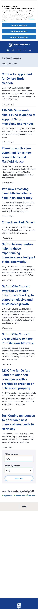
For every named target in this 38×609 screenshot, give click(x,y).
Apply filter (19, 478)
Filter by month (12, 465)
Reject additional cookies (19, 31)
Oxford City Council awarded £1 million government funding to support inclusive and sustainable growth (18, 295)
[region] (19, 20)
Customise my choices (19, 25)
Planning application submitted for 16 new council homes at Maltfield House (16, 154)
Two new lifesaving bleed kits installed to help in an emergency (17, 193)
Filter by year (11, 453)
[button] (7, 495)
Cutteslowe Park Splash (19, 222)
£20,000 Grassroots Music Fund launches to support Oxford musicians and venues (18, 117)
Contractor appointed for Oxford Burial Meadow (17, 78)
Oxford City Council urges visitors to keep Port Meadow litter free (18, 338)
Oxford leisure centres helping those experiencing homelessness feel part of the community (18, 253)
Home (4, 63)
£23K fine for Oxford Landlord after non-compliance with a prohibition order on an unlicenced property (18, 379)
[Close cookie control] (35, 3)
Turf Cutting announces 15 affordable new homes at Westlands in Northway (18, 422)
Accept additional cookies (19, 37)
